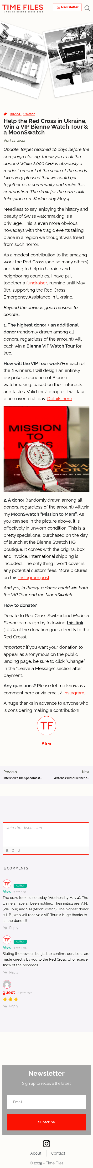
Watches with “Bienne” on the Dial (71, 778)
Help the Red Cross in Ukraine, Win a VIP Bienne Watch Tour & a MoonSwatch (46, 126)
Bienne (15, 114)
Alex (7, 891)
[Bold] (7, 850)
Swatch (29, 114)
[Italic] (13, 850)
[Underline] (18, 850)
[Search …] (87, 9)
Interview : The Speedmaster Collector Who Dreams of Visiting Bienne (23, 778)
